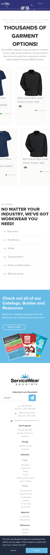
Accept (36, 550)
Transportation (14, 257)
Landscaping (25, 497)
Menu (40, 3)
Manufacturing (14, 273)
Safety (9, 248)
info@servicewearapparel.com (26, 420)
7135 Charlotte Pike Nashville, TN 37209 (26, 414)
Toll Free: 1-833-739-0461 (25, 408)
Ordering (25, 436)
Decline (13, 550)
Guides (25, 532)
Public (25, 460)
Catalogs (25, 529)
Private (25, 486)
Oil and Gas (26, 503)
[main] (25, 181)
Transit (26, 474)
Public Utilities (26, 481)
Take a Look (14, 327)
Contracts (25, 449)
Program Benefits (25, 429)
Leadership (25, 516)
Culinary (25, 500)
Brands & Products (25, 433)
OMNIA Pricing (25, 445)
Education (11, 231)
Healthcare (12, 240)
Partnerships (25, 519)
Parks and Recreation (17, 265)
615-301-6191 (26, 405)
